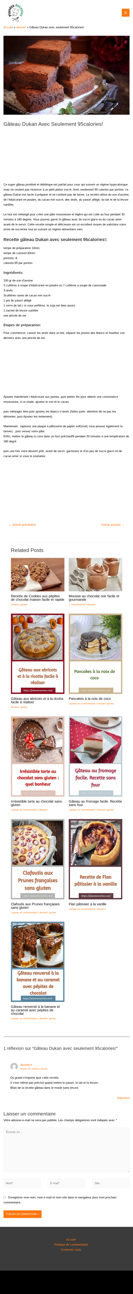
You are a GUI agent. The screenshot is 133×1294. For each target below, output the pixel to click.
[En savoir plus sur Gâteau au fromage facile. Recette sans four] (95, 756)
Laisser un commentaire (82, 703)
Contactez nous (71, 1249)
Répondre (123, 1098)
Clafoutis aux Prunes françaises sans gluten (35, 905)
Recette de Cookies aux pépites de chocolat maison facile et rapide (37, 597)
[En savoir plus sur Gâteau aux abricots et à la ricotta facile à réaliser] (37, 653)
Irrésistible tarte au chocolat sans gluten (36, 803)
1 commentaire (77, 604)
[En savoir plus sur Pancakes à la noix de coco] (95, 653)
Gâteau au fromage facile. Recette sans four (95, 803)
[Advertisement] (66, 157)
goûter (24, 604)
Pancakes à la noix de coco (90, 699)
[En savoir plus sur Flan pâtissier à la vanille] (95, 859)
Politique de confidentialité (71, 1244)
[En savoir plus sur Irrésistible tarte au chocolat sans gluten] (37, 756)
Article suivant (113, 524)
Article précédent (22, 524)
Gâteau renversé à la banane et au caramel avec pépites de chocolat (35, 1010)
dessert (15, 604)
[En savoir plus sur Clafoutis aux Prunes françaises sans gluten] (37, 859)
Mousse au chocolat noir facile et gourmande (94, 597)
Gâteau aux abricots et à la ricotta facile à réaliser (37, 700)
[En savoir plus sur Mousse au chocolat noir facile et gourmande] (95, 574)
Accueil (71, 1239)
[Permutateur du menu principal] (126, 13)
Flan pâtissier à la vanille (87, 904)
